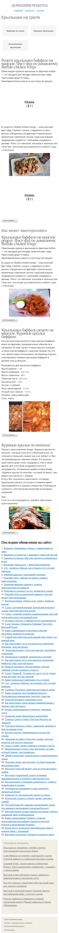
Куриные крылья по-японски (25, 445)
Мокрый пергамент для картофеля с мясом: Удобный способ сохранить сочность (25, 668)
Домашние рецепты (29, 5)
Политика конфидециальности (14, 926)
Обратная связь (9, 930)
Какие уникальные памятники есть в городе (27, 679)
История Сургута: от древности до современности (30, 620)
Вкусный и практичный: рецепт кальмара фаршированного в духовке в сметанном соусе (25, 777)
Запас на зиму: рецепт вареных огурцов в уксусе (30, 745)
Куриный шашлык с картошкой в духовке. (25, 574)
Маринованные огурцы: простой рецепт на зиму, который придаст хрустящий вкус (27, 750)
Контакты (7, 923)
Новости (29, 10)
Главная (18, 10)
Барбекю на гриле (15, 30)
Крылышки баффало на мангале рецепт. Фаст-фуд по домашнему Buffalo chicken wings (28, 240)
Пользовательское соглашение (22, 923)
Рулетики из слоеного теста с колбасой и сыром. (28, 591)
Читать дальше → (10, 220)
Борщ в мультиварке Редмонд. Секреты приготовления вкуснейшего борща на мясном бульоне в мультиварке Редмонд (25, 821)
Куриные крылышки (44, 30)
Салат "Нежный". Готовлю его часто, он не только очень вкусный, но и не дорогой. (28, 675)
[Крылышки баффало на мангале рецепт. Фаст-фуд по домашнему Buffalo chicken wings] (29, 303)
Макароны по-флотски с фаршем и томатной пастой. (30, 554)
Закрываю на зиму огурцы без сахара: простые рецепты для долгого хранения (27, 740)
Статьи (40, 10)
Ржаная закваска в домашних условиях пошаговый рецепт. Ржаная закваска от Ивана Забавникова (27, 902)
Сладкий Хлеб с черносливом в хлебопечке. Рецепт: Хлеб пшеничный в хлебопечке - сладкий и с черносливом (29, 867)
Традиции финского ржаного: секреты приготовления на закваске (21, 586)
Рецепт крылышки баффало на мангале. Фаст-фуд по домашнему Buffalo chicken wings (29, 63)
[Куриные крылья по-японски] (29, 517)
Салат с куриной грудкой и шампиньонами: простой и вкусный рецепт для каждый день (29, 615)
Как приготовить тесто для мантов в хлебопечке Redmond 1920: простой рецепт (27, 662)
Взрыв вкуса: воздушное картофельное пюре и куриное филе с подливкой (27, 829)
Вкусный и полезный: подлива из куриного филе (29, 834)
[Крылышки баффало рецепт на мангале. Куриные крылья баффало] (29, 416)
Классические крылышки (15, 46)
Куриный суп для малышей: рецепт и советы (27, 795)
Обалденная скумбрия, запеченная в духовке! (28, 656)
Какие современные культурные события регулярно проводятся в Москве (24, 632)
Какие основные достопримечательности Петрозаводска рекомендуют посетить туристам (25, 694)
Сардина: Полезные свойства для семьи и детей (29, 689)
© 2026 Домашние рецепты (13, 919)
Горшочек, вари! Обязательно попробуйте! (26, 716)
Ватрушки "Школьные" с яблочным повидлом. (27, 564)
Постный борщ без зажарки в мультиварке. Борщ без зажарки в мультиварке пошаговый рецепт (28, 806)
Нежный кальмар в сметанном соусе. (24, 699)
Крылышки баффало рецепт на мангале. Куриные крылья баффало (27, 333)
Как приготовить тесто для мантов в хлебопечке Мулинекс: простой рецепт (27, 645)
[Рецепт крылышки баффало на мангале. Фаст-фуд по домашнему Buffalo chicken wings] (29, 164)
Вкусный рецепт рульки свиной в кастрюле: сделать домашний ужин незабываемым (29, 813)
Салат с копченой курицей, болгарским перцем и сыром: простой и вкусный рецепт (28, 609)
